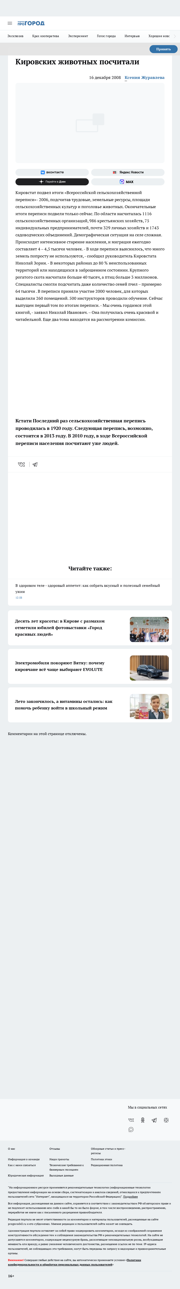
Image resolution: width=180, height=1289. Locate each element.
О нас (11, 1148)
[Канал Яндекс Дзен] (52, 181)
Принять (163, 49)
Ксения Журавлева (145, 77)
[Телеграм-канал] (154, 1120)
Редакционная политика (107, 1165)
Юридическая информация (26, 1175)
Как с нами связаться (22, 1165)
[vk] (22, 464)
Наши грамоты (59, 1159)
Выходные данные (61, 1175)
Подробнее (130, 1196)
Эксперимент (78, 36)
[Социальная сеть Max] (128, 181)
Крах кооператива (45, 36)
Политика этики (101, 1159)
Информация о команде (24, 1159)
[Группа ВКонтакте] (52, 172)
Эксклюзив (15, 36)
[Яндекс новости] (128, 172)
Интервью (132, 36)
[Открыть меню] (9, 23)
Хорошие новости (162, 36)
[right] (174, 36)
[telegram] (36, 464)
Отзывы (54, 1148)
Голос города (106, 36)
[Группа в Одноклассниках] (143, 1120)
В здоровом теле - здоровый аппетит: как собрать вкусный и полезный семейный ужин (87, 591)
